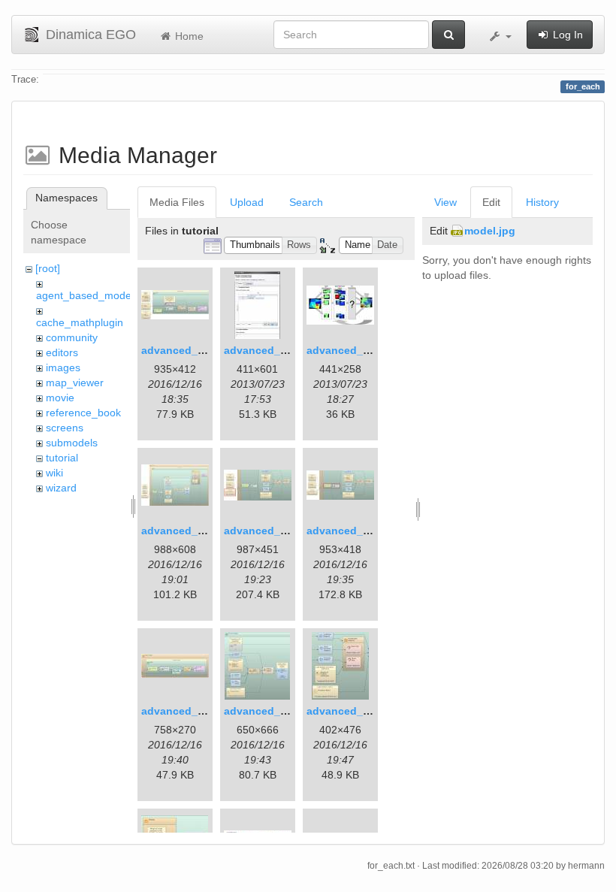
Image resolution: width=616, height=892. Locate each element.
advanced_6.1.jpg (269, 531)
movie (60, 398)
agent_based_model (85, 295)
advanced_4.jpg (182, 531)
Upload (247, 202)
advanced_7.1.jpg (351, 531)
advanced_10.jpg (350, 711)
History (542, 202)
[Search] (448, 34)
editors (62, 352)
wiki (54, 473)
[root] (47, 268)
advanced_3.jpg (347, 350)
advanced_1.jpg (182, 350)
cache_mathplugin (79, 322)
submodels (72, 443)
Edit (491, 202)
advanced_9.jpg (265, 711)
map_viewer (75, 382)
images (63, 367)
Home (188, 36)
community (72, 337)
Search (306, 202)
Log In (566, 35)
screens (64, 428)
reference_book (83, 413)
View (445, 202)
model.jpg (489, 231)
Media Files (176, 202)
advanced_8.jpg (182, 711)
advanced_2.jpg (265, 350)
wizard (61, 488)
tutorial (62, 458)
